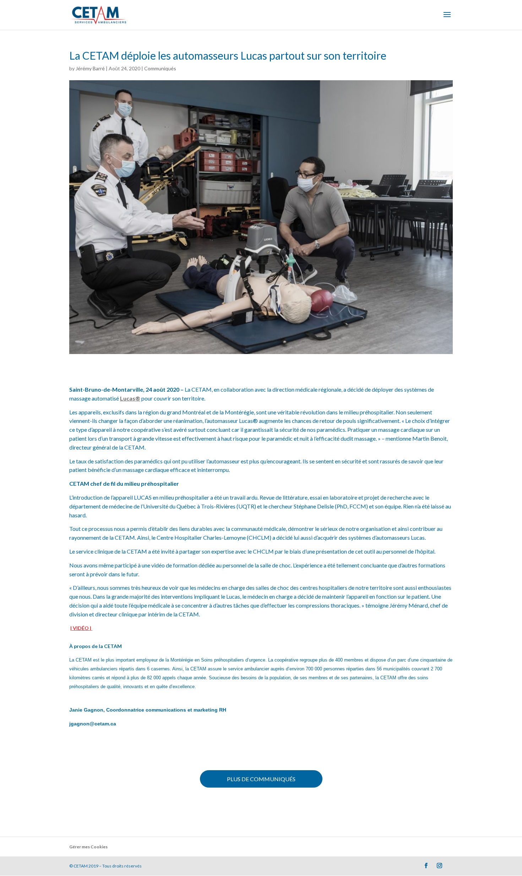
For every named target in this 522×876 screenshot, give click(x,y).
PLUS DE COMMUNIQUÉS (261, 779)
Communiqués (160, 68)
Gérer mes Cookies (88, 846)
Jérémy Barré (90, 68)
